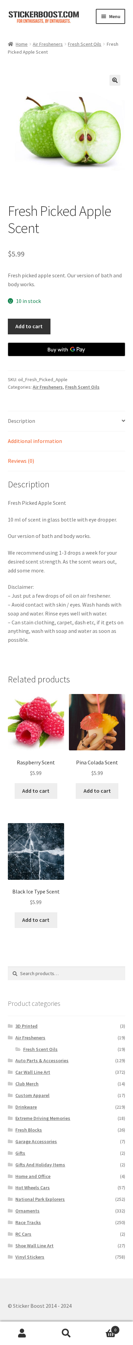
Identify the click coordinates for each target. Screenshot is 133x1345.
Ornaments (27, 1211)
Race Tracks (28, 1222)
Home (22, 44)
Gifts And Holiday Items (40, 1165)
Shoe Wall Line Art (34, 1246)
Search (66, 1333)
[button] (114, 80)
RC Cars (23, 1234)
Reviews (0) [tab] (21, 460)
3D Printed (26, 1026)
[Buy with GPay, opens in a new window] (66, 349)
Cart (102, 1327)
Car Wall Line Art (32, 1072)
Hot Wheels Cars (32, 1187)
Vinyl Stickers (29, 1257)
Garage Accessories (36, 1141)
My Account (22, 1333)
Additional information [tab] (35, 441)
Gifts (20, 1153)
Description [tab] (21, 420)
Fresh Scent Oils (84, 44)
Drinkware (26, 1107)
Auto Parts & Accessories (42, 1060)
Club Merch (27, 1084)
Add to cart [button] (35, 790)
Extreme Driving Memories (42, 1118)
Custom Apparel (32, 1095)
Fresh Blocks (28, 1130)
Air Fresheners (48, 44)
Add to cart (29, 326)
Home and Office (32, 1176)
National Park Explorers (40, 1199)
